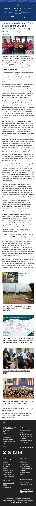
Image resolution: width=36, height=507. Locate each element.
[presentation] (18, 293)
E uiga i (22, 427)
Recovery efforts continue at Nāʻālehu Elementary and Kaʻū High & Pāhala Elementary (17, 308)
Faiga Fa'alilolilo (7, 500)
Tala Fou (5, 462)
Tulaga (15, 500)
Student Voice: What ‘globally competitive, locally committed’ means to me (18, 402)
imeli (4, 446)
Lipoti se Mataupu (25, 466)
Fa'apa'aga (23, 438)
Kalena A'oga (6, 464)
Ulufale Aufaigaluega (27, 447)
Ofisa (21, 432)
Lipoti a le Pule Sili (8, 470)
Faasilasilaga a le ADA (21, 502)
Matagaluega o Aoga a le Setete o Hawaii (18, 9)
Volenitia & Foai (7, 481)
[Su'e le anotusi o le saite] (25, 16)
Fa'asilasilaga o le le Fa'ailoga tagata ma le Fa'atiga (26, 491)
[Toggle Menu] (12, 17)
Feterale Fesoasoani (26, 440)
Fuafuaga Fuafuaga (26, 436)
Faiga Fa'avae (7, 487)
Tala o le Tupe (24, 442)
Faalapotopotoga (25, 430)
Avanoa (20, 500)
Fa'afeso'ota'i (24, 459)
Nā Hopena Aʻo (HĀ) (26, 434)
